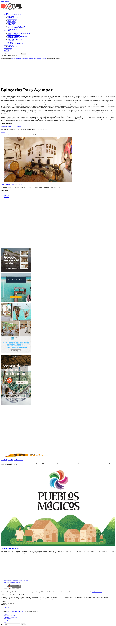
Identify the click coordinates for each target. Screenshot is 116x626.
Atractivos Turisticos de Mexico (19, 58)
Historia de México (12, 582)
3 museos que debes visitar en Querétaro (11, 184)
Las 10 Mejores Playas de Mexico (12, 460)
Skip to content (5, 1)
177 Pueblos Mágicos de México (11, 548)
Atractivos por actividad (10, 617)
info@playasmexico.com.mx (11, 620)
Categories (3, 603)
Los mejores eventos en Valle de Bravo (11, 126)
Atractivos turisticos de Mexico (37, 58)
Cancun (3, 132)
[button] (6, 51)
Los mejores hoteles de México (16, 580)
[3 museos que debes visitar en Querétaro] (38, 181)
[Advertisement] (52, 72)
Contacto (6, 614)
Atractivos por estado (9, 615)
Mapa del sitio (8, 618)
